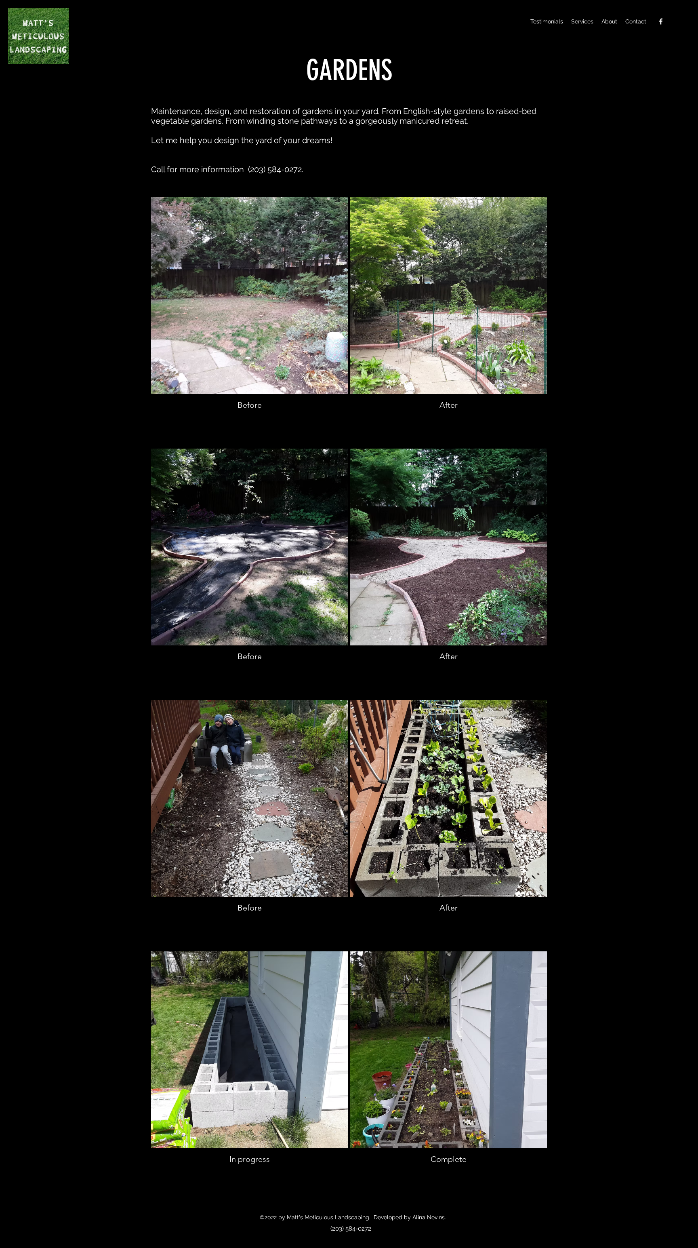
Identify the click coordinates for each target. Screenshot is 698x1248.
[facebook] (661, 21)
